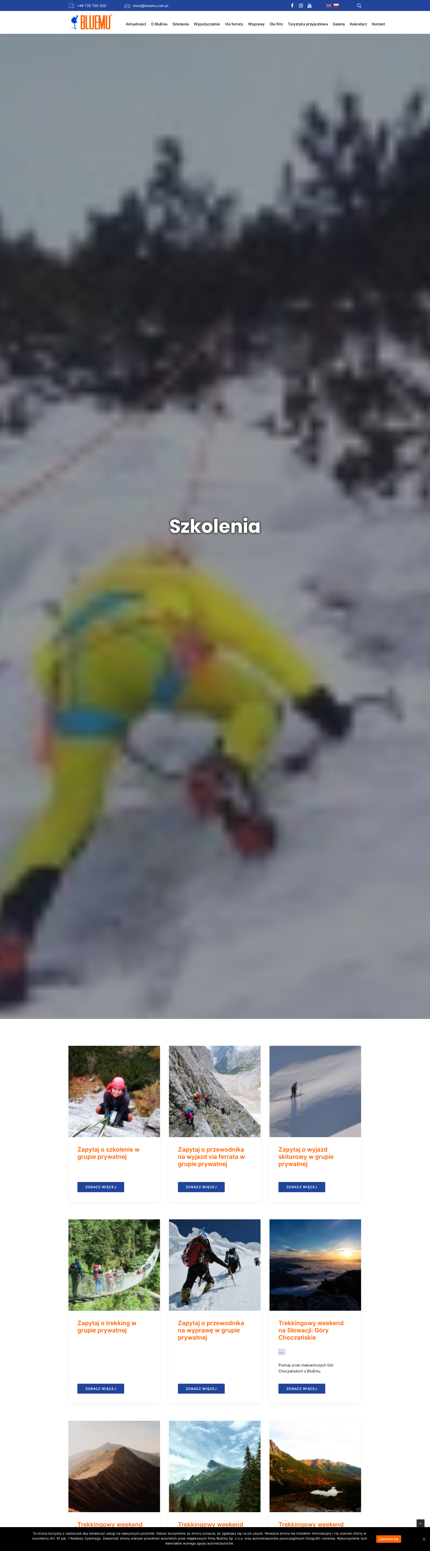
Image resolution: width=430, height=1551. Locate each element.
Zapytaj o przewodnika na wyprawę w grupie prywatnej (211, 1330)
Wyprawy (256, 24)
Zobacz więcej (100, 1187)
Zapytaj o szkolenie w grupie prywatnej (108, 1153)
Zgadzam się (389, 1539)
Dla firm (276, 24)
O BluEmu (159, 24)
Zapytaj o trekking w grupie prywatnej (106, 1326)
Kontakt (378, 24)
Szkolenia (180, 24)
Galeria (339, 24)
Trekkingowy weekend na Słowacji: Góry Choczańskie (311, 1330)
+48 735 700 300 (91, 5)
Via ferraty (234, 24)
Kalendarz (358, 24)
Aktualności (136, 24)
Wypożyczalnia (207, 24)
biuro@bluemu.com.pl (150, 5)
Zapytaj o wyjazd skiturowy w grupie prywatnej (306, 1157)
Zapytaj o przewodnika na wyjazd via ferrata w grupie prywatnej (211, 1157)
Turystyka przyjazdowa (308, 24)
